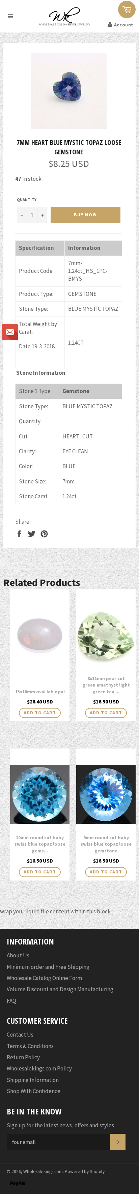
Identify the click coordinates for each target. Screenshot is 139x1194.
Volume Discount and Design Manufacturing (60, 989)
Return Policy (23, 1057)
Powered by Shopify (85, 1171)
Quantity (26, 199)
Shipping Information (33, 1080)
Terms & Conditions (30, 1046)
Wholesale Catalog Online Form (44, 978)
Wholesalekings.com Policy (39, 1068)
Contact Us (20, 1034)
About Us (18, 955)
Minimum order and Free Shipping (48, 967)
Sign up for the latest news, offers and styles (60, 1125)
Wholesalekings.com (43, 1171)
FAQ (11, 1000)
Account (124, 25)
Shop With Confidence (33, 1091)
